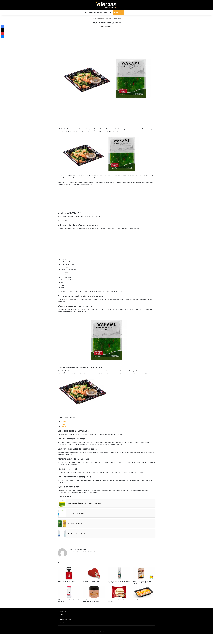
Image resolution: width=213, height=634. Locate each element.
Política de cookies (65, 614)
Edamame (63, 421)
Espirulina (64, 426)
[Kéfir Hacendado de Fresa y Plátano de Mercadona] (69, 592)
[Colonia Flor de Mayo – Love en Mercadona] (69, 573)
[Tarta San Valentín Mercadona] (94, 573)
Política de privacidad (65, 619)
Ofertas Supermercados (93, 12)
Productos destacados (102, 18)
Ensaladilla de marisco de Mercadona (143, 600)
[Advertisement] (106, 41)
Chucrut (63, 424)
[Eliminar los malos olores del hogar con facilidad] (119, 573)
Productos (118, 12)
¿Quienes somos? (64, 617)
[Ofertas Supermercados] (106, 5)
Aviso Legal (63, 611)
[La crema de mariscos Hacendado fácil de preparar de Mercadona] (144, 573)
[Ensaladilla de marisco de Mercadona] (144, 592)
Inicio (94, 18)
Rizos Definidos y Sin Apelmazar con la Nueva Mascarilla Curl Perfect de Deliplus (94, 601)
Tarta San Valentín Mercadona (91, 581)
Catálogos (107, 12)
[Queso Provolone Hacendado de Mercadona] (119, 592)
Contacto (62, 622)
